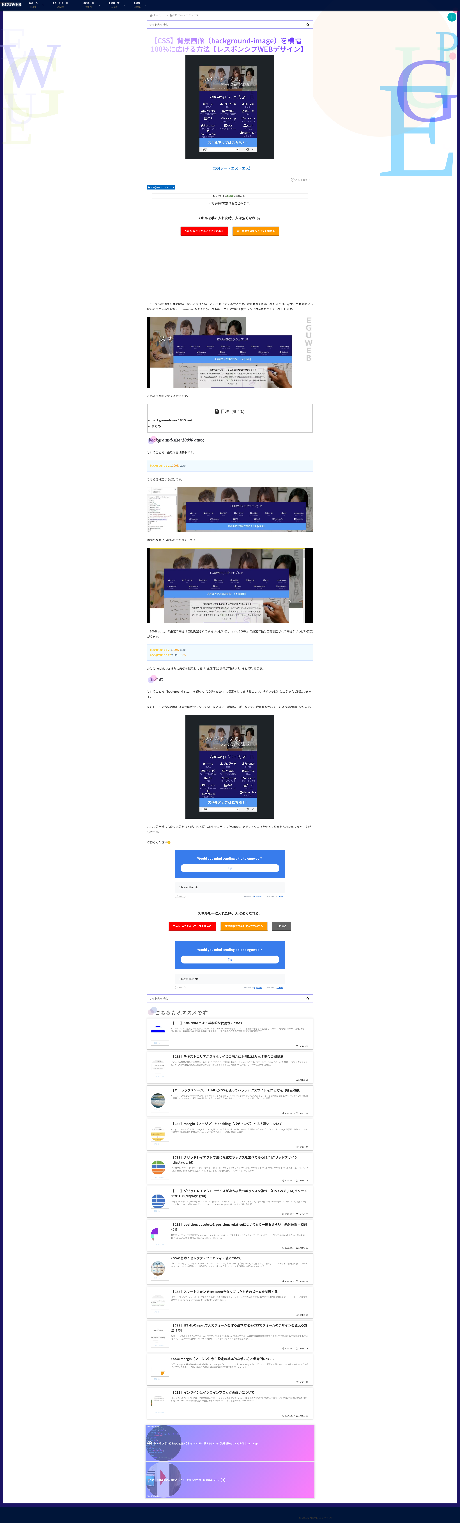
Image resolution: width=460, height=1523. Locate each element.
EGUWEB (11, 4)
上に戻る (282, 926)
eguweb (258, 896)
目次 (224, 411)
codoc (280, 896)
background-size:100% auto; (174, 420)
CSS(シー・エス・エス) (162, 187)
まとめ (156, 426)
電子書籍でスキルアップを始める (256, 231)
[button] (307, 24)
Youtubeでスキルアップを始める (204, 231)
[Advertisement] (230, 271)
